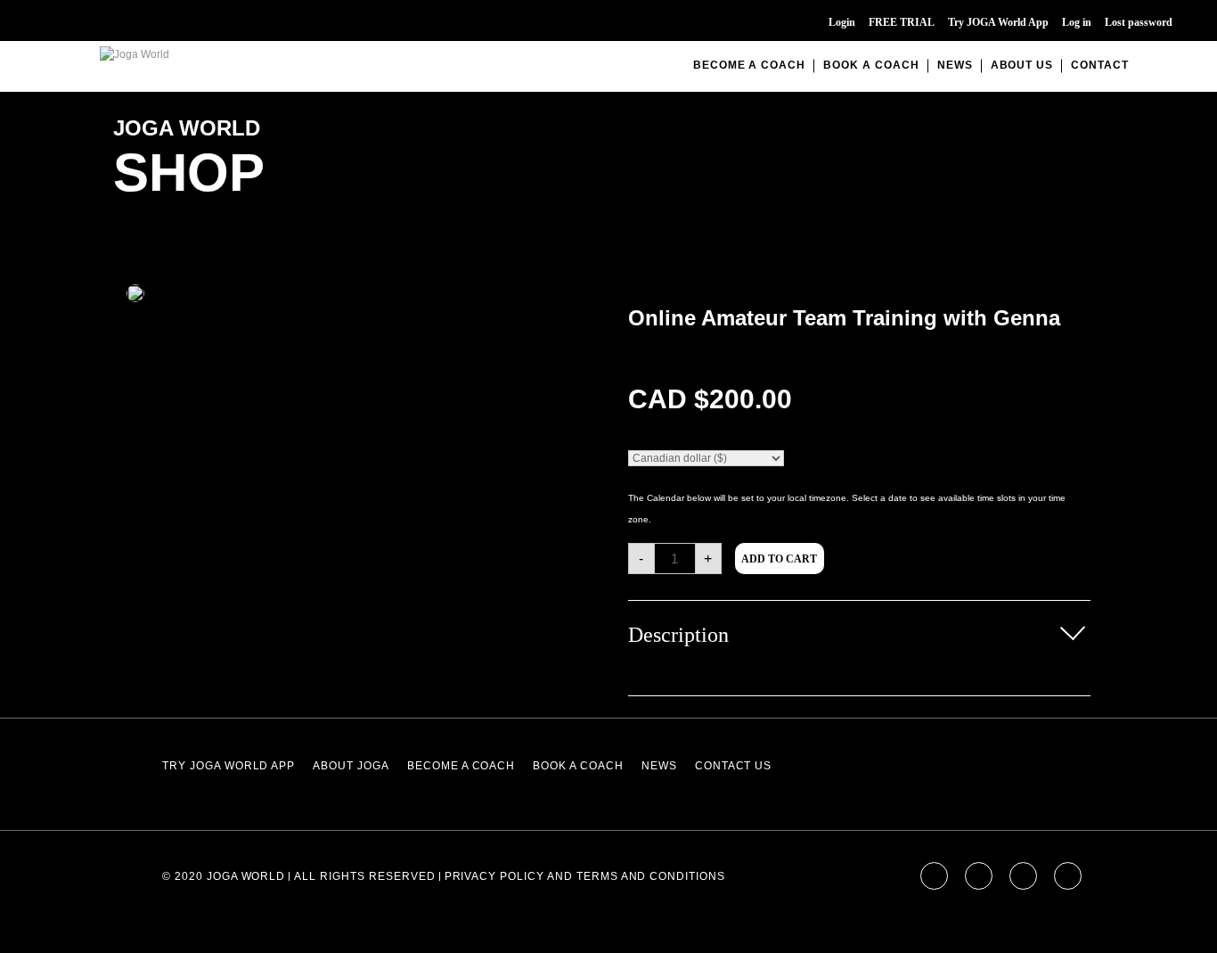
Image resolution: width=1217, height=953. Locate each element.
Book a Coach (871, 65)
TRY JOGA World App (228, 766)
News (955, 65)
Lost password (1138, 22)
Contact (1100, 65)
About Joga (351, 766)
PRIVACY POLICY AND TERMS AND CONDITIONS (585, 876)
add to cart (779, 559)
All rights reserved (364, 876)
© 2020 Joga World (223, 876)
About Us (1022, 65)
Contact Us (733, 766)
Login (842, 22)
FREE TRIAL (902, 22)
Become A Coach (749, 65)
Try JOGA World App (998, 22)
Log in (1076, 22)
